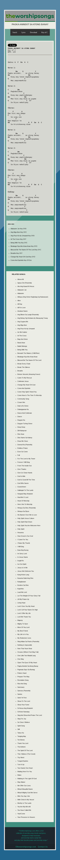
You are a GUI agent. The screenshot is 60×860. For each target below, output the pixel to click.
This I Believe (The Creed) (26, 754)
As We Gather (22, 332)
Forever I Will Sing (23, 462)
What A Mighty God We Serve (27, 792)
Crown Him (21, 402)
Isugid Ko (20, 560)
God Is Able (21, 476)
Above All (20, 279)
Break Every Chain (23, 364)
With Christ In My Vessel (25, 799)
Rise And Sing (22, 683)
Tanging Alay (21, 736)
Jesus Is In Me (22, 567)
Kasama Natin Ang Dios (25, 578)
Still (18, 729)
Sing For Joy (21, 719)
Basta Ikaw (21, 342)
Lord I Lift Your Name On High (27, 610)
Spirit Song (21, 726)
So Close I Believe (23, 722)
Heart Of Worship (23, 501)
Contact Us (43, 847)
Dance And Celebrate (24, 413)
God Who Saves (23, 483)
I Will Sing (20, 546)
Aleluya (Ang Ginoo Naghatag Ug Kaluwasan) (32, 297)
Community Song (23, 399)
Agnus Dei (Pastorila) (24, 283)
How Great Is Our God (25, 536)
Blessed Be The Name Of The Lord (29, 360)
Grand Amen (21, 487)
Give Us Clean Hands (24, 473)
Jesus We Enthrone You (25, 571)
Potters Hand (21, 673)
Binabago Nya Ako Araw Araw (27, 357)
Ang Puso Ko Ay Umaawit (26, 328)
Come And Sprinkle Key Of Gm (21, 260)
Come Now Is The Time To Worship (29, 395)
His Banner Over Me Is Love (27, 515)
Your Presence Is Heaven (26, 817)
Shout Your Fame (23, 705)
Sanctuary (20, 687)
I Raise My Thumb (23, 543)
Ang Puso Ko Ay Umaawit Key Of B (22, 235)
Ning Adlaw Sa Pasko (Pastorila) (28, 641)
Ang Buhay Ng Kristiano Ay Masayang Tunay (32, 318)
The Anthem (21, 747)
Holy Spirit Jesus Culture (25, 518)
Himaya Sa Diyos (23, 511)
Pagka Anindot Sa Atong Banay (27, 666)
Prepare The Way (23, 676)
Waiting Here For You (24, 771)
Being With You (22, 350)
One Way (20, 659)
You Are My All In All (23, 806)
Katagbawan (21, 582)
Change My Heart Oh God (26, 385)
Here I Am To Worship (24, 504)
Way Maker (21, 782)
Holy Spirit (20, 529)
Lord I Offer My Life (24, 613)
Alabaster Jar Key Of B (18, 228)
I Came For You (22, 539)
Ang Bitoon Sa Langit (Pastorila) (28, 314)
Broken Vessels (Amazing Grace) (28, 374)
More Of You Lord (23, 627)
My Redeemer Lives (24, 638)
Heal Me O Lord (22, 497)
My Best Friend (22, 631)
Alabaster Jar (22, 290)
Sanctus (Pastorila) (23, 690)
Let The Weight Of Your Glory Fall (28, 596)
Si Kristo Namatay (23, 712)
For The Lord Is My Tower (26, 458)
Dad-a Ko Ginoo (22, 406)
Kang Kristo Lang (23, 574)
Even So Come (22, 451)
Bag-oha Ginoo (22, 339)
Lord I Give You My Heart (26, 606)
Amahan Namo (22, 311)
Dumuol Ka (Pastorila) (24, 444)
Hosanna (20, 532)
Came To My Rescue (24, 378)
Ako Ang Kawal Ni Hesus (25, 286)
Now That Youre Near (24, 648)
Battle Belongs (22, 346)
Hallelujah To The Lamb (25, 490)
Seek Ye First (22, 698)
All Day (19, 304)
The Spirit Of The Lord (25, 750)
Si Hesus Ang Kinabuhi (25, 708)
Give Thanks (21, 469)
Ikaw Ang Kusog (22, 550)
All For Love (21, 307)
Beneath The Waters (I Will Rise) (28, 353)
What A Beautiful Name (25, 789)
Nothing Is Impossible (24, 645)
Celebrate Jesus (23, 381)
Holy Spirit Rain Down (24, 522)
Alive (19, 300)
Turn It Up (20, 764)
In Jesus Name (22, 557)
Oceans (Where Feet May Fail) (28, 652)
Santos (19, 694)
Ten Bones (21, 740)
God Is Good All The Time (26, 480)
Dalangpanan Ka (23, 409)
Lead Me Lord (22, 592)
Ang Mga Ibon (22, 325)
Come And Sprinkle (23, 388)
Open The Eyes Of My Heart (27, 662)
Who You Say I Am (23, 796)
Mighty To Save (22, 624)
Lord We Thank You (24, 617)
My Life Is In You (23, 634)
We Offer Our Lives (24, 785)
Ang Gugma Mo (22, 321)
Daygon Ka (21, 420)
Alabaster (20, 293)
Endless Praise (22, 448)
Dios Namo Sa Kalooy (24, 437)
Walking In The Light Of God (27, 778)
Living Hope (21, 603)
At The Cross (22, 335)
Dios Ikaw (20, 434)
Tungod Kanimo (22, 761)
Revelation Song (22, 680)
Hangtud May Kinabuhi (25, 494)
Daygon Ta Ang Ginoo (24, 423)
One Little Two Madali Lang (26, 655)
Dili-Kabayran (22, 430)
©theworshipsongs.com (25, 847)
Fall (18, 455)
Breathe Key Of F (16, 253)
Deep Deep (21, 427)
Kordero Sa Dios (23, 585)
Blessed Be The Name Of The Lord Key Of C (26, 250)
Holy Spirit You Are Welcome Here (28, 525)
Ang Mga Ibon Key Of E (19, 232)
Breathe (20, 371)
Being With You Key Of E (19, 243)
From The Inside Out (24, 466)
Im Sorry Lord (22, 553)
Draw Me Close (22, 441)
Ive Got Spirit (21, 564)
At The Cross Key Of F (18, 239)
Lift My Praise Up (23, 599)
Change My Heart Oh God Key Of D (23, 257)
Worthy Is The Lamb (24, 803)
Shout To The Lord (23, 701)
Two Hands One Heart (25, 768)
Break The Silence (23, 367)
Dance (19, 416)
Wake (19, 775)
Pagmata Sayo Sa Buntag (26, 669)
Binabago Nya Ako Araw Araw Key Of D (24, 246)
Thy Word (20, 757)
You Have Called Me (24, 810)
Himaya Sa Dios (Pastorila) (26, 508)
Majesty (20, 620)
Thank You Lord (22, 743)
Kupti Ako (20, 589)
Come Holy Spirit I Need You (27, 392)
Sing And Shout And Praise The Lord (29, 715)
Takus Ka (20, 733)
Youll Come (21, 814)
